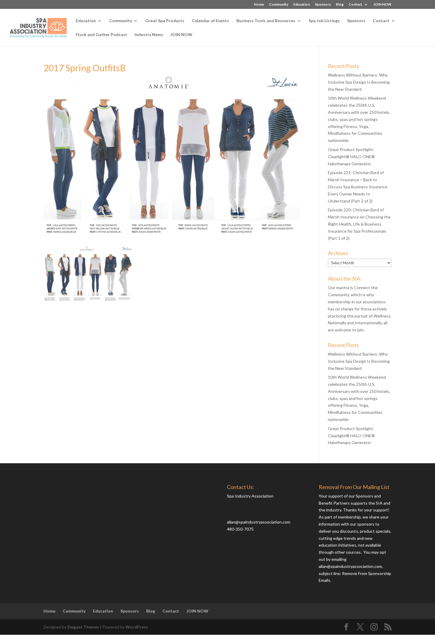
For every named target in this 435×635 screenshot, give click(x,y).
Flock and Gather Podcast (101, 35)
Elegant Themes (83, 626)
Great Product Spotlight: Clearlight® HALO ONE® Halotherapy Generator (351, 156)
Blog (340, 5)
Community (278, 5)
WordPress (136, 626)
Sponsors (323, 5)
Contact (355, 5)
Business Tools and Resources (265, 21)
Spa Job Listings (324, 21)
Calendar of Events (210, 21)
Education (301, 5)
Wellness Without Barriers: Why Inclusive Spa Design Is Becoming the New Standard (359, 82)
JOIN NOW (382, 5)
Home (259, 5)
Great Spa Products (164, 21)
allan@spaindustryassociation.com (258, 521)
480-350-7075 (240, 529)
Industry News (149, 35)
